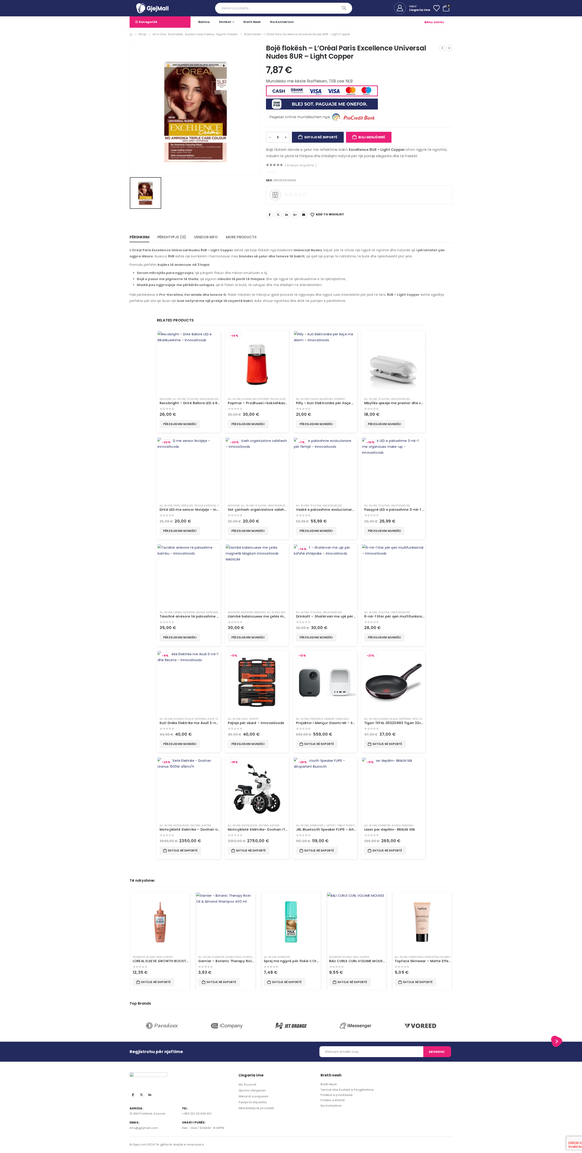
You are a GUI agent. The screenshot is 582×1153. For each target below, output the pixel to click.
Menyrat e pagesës (253, 1096)
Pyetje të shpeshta (253, 1102)
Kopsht (254, 719)
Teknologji (342, 719)
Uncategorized (209, 399)
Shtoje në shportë (320, 137)
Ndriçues (187, 505)
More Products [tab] (241, 237)
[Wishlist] (436, 8)
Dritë (176, 505)
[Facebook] (133, 1094)
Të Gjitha (192, 399)
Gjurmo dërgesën (252, 1090)
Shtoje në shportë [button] (319, 744)
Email (303, 214)
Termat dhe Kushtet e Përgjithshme (347, 1090)
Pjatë (211, 719)
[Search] (344, 8)
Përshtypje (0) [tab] (171, 237)
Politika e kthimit (333, 1100)
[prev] (442, 48)
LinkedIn (286, 214)
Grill (245, 719)
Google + (295, 214)
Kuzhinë (246, 399)
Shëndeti (339, 399)
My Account (247, 1084)
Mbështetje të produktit (256, 1108)
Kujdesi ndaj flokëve (159, 957)
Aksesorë (166, 399)
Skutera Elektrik (200, 825)
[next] (449, 48)
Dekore (285, 612)
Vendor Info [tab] (206, 237)
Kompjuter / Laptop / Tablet (327, 825)
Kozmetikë (384, 825)
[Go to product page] (189, 362)
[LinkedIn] (149, 1094)
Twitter (278, 214)
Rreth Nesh (252, 22)
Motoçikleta (181, 825)
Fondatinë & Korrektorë (424, 957)
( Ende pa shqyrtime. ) (300, 165)
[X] (141, 1094)
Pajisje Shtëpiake (281, 399)
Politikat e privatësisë (337, 1095)
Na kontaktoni (282, 22)
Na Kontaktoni (331, 1105)
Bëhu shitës (434, 22)
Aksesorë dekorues (253, 612)
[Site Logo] (152, 8)
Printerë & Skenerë (322, 719)
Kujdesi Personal (403, 825)
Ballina (204, 22)
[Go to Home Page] (131, 34)
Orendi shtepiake (184, 612)
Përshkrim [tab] (139, 237)
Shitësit (225, 22)
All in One (179, 399)
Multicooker (261, 399)
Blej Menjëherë (371, 137)
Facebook (269, 214)
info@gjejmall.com (144, 1128)
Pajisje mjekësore (321, 399)
